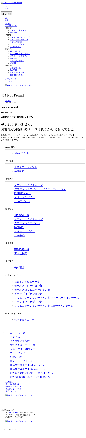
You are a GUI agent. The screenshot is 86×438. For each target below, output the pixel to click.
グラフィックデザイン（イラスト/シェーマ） (40, 189)
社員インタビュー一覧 (27, 281)
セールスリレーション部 (28, 285)
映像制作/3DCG (16, 42)
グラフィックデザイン (19, 40)
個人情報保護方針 (20, 340)
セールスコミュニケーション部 (32, 289)
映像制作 (13, 58)
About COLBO (11, 26)
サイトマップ (17, 352)
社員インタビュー (17, 72)
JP (6, 6)
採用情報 (9, 65)
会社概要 (13, 33)
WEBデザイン (15, 47)
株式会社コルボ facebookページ (27, 365)
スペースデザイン (17, 44)
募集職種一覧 (15, 68)
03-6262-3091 (13, 412)
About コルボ (21, 153)
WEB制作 (13, 63)
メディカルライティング (20, 37)
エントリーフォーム (21, 361)
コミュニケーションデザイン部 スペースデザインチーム (46, 297)
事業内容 (9, 35)
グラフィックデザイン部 (28, 301)
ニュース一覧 (17, 332)
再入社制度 (20, 253)
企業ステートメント (18, 30)
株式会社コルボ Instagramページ (28, 368)
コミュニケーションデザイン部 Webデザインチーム (43, 305)
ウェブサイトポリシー (22, 348)
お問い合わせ (10, 79)
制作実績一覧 (15, 51)
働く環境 (13, 70)
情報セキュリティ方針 (22, 344)
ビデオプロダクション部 (28, 293)
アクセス (9, 81)
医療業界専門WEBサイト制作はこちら (31, 372)
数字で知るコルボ (17, 75)
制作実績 (9, 49)
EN (6, 9)
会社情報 (9, 28)
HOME (8, 24)
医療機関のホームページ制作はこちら (31, 376)
